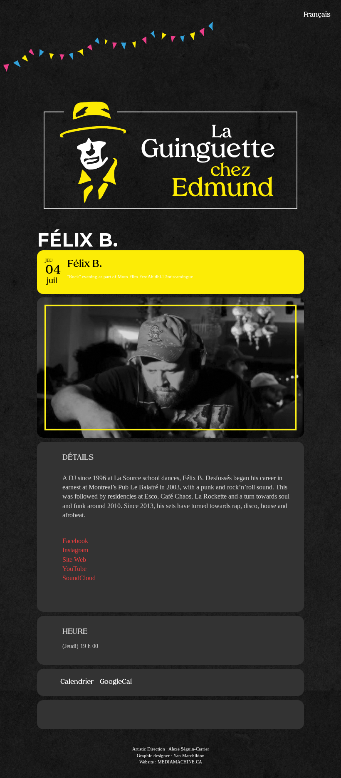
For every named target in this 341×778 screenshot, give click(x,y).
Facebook (75, 540)
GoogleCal (116, 682)
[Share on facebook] (158, 714)
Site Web (74, 559)
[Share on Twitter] (183, 714)
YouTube (74, 568)
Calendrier (77, 682)
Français (317, 15)
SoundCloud (79, 577)
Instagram (75, 550)
